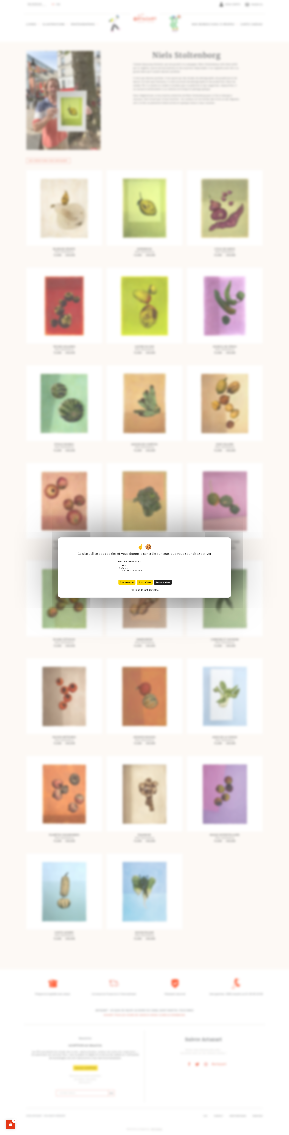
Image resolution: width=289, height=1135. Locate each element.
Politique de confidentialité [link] (144, 589)
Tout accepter (127, 582)
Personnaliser (163, 582)
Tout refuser (145, 582)
